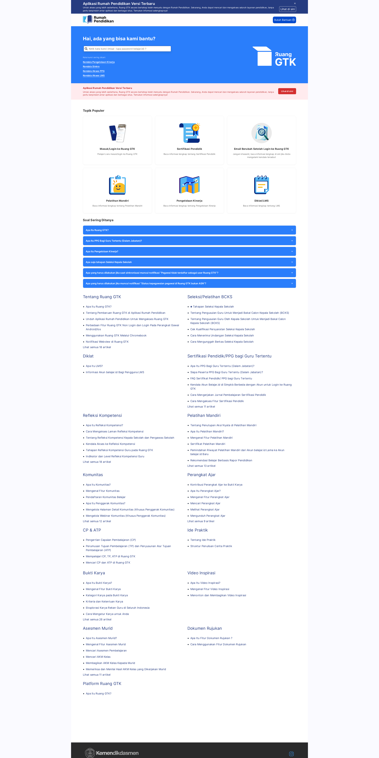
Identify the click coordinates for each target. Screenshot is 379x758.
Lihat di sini (287, 91)
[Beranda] (99, 20)
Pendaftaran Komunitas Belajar (106, 497)
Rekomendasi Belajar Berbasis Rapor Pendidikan (221, 460)
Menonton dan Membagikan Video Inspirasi (218, 595)
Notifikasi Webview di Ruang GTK (107, 341)
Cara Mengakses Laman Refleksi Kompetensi (114, 431)
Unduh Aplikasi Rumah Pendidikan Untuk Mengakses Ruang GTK (127, 319)
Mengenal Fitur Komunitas (102, 490)
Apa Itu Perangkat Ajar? (205, 490)
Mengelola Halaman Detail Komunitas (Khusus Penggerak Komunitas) (130, 509)
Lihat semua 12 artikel (97, 521)
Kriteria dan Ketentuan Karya (104, 601)
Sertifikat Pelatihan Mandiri (207, 443)
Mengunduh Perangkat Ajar (207, 515)
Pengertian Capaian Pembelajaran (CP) (111, 539)
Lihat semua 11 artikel (201, 406)
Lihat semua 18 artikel (97, 347)
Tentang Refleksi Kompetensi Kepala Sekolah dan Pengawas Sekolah (130, 437)
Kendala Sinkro (91, 66)
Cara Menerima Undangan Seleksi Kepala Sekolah (222, 335)
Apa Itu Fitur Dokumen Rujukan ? (211, 638)
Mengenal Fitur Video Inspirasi (209, 589)
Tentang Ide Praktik (203, 539)
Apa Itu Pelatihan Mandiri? (207, 431)
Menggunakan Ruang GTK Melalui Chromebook (116, 335)
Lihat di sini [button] (288, 9)
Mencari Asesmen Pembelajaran (106, 650)
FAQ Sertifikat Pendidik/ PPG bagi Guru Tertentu (221, 378)
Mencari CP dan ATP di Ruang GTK (108, 562)
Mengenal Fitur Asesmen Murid (106, 644)
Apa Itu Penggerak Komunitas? (105, 503)
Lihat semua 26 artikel (97, 619)
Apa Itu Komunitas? (98, 484)
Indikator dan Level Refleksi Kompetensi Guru (115, 456)
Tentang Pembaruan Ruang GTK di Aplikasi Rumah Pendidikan (125, 312)
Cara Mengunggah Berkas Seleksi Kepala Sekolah (222, 341)
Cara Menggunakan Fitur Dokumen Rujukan (218, 644)
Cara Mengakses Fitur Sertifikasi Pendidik (217, 401)
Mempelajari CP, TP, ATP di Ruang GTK (110, 556)
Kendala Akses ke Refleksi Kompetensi (110, 443)
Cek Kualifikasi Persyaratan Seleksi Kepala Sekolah (222, 329)
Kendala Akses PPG (94, 71)
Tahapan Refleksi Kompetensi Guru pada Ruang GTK (119, 450)
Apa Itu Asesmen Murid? (101, 638)
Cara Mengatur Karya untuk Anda (107, 613)
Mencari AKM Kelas (98, 656)
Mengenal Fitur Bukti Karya (103, 589)
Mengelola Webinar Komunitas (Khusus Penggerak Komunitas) (126, 515)
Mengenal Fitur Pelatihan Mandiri (211, 437)
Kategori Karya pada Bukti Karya (107, 595)
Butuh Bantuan (283, 19)
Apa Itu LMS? (94, 366)
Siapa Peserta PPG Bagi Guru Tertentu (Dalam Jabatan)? (226, 372)
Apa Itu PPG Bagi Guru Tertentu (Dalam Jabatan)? (222, 366)
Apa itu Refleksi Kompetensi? (104, 425)
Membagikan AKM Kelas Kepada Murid (110, 663)
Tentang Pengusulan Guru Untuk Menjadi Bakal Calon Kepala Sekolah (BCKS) (239, 312)
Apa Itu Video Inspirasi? (205, 582)
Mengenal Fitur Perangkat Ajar (209, 497)
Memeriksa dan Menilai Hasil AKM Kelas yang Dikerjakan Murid (126, 669)
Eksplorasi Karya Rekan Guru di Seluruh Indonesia (118, 607)
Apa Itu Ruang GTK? (99, 306)
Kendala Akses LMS (94, 75)
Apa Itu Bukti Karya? (99, 582)
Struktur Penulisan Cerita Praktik (211, 546)
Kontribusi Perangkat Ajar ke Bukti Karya (216, 484)
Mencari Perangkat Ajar (205, 503)
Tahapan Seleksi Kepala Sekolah (213, 306)
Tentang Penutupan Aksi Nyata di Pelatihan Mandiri (223, 425)
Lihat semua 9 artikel (200, 521)
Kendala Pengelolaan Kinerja (99, 62)
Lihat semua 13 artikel (201, 465)
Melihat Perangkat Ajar (205, 509)
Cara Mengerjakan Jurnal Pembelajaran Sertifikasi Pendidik (228, 394)
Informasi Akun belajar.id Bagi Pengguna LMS (115, 372)
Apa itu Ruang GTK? (98, 693)
